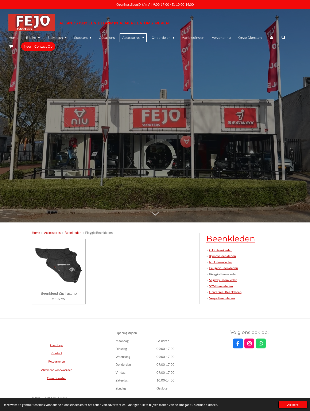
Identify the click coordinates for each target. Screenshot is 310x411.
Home (36, 232)
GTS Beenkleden (220, 250)
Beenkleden (73, 232)
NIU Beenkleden (220, 262)
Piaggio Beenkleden (99, 232)
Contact (56, 353)
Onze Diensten (56, 378)
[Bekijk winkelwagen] (11, 46)
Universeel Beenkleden (225, 292)
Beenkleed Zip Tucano (59, 293)
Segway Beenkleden (223, 280)
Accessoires (52, 232)
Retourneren (56, 361)
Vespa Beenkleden (222, 298)
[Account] (271, 37)
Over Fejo (56, 345)
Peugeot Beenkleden (223, 268)
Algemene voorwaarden (56, 370)
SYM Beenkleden (221, 286)
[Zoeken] (283, 37)
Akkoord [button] (293, 404)
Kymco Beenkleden (222, 256)
